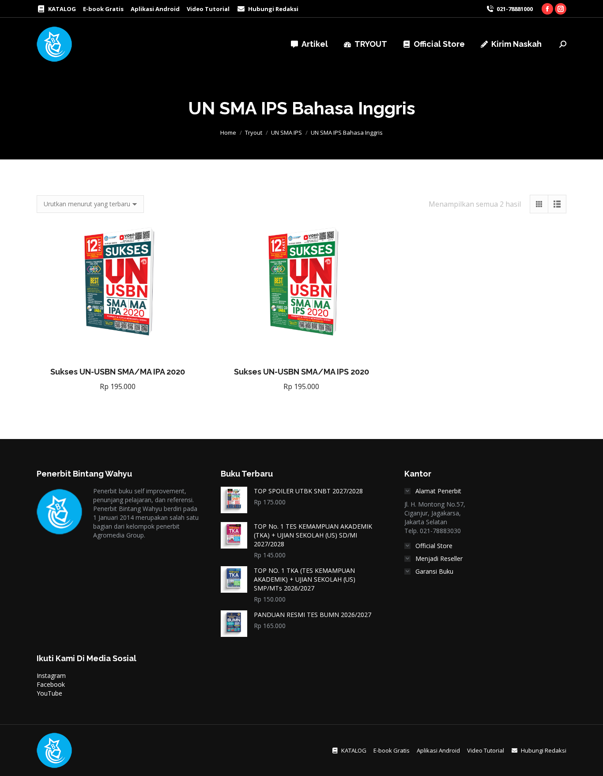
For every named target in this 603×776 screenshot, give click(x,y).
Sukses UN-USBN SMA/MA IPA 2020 (117, 371)
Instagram (51, 675)
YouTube (49, 693)
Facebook (51, 684)
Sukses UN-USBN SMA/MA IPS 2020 (301, 371)
